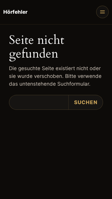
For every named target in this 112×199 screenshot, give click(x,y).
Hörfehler (15, 12)
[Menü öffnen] (102, 12)
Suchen (85, 102)
